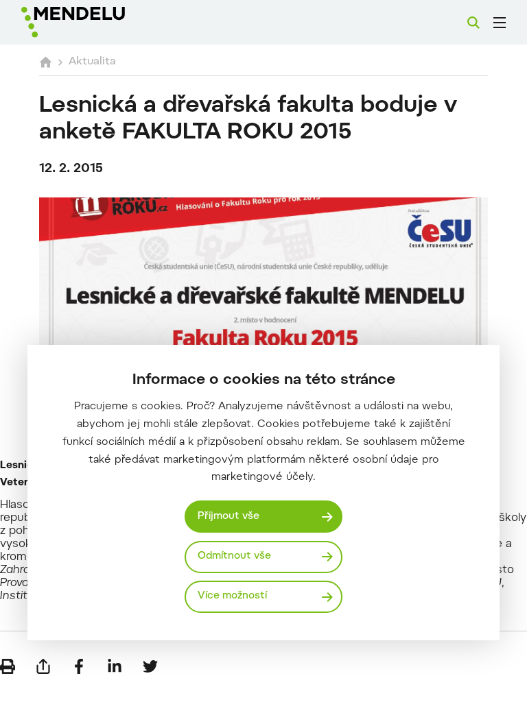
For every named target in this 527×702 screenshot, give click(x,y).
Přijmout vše (228, 516)
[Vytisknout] (7, 666)
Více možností (232, 596)
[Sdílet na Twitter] (150, 666)
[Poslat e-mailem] (43, 666)
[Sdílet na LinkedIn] (114, 666)
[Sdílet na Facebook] (78, 666)
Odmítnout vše (234, 556)
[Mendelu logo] (94, 22)
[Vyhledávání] (473, 22)
